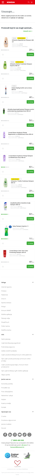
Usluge (3, 282)
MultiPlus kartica (6, 330)
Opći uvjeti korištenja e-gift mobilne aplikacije (14, 371)
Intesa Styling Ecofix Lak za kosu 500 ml (22, 88)
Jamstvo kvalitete (6, 424)
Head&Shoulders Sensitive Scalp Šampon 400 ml (20, 203)
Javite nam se (5, 379)
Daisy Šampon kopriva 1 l (20, 226)
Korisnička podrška (7, 384)
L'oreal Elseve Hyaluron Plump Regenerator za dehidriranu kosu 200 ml (20, 133)
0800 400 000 (18, 440)
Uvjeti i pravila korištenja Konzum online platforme (16, 355)
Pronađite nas (5, 388)
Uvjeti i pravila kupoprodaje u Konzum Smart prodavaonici (14, 366)
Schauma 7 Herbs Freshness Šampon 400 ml (22, 182)
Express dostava (6, 302)
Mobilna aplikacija (6, 314)
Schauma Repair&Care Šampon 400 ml (23, 41)
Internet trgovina (6, 287)
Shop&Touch (5, 322)
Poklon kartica (5, 326)
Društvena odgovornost (8, 420)
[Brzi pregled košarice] (33, 2)
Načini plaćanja (5, 339)
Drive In (3, 299)
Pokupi (3, 306)
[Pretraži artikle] (29, 2)
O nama (3, 416)
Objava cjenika (5, 375)
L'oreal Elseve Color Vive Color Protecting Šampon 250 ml (18, 251)
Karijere (3, 399)
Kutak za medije (6, 403)
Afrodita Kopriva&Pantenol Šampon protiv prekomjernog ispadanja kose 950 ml (21, 110)
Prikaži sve (27, 31)
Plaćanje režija (5, 318)
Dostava (3, 291)
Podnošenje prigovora (8, 347)
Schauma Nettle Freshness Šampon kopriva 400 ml (21, 64)
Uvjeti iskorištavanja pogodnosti (10, 343)
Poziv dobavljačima (7, 391)
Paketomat (4, 295)
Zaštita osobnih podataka (9, 351)
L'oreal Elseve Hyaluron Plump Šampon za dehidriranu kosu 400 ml (21, 156)
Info (2, 334)
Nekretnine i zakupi (7, 395)
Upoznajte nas (6, 412)
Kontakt (3, 407)
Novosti (3, 428)
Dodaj (31, 54)
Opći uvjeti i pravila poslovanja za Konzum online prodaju (15, 360)
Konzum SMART (6, 310)
